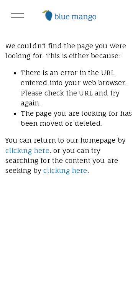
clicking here (27, 150)
